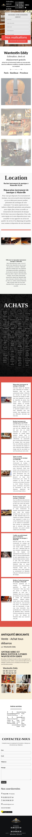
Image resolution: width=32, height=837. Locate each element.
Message (3, 767)
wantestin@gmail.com (8, 804)
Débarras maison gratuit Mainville (9, 721)
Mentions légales (16, 834)
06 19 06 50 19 (9, 673)
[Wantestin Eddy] (3, 5)
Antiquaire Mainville (13, 714)
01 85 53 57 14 (9, 671)
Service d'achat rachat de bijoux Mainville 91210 (23, 722)
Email (2, 756)
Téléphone (3, 761)
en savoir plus (16, 104)
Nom (2, 750)
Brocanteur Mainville (9, 714)
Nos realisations (16, 37)
